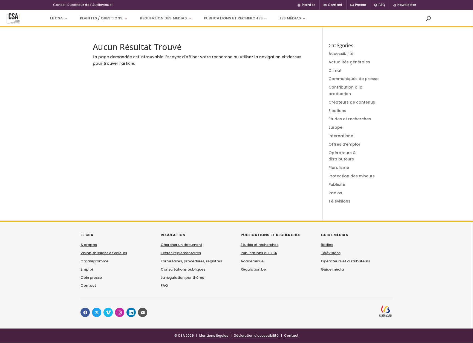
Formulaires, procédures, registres (191, 261)
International (341, 136)
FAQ (164, 285)
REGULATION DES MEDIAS (163, 18)
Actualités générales (349, 62)
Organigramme (94, 261)
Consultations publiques (183, 269)
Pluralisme (338, 167)
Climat (335, 70)
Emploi (86, 269)
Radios (335, 193)
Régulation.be (253, 269)
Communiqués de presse (353, 78)
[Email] (142, 312)
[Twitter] (96, 312)
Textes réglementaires (181, 253)
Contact (88, 285)
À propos (88, 244)
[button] (428, 18)
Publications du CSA (259, 253)
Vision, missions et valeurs (103, 253)
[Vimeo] (108, 312)
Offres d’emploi (344, 144)
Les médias (290, 18)
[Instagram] (119, 312)
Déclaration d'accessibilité (256, 335)
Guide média (332, 269)
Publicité (336, 184)
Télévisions (339, 201)
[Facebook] (85, 312)
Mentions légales (213, 335)
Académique (252, 261)
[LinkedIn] (131, 312)
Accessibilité (340, 53)
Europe (335, 127)
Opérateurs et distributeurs (345, 261)
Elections (337, 110)
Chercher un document (181, 244)
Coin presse (91, 277)
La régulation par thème (182, 277)
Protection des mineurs (351, 176)
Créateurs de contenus (351, 102)
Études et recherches (349, 119)
